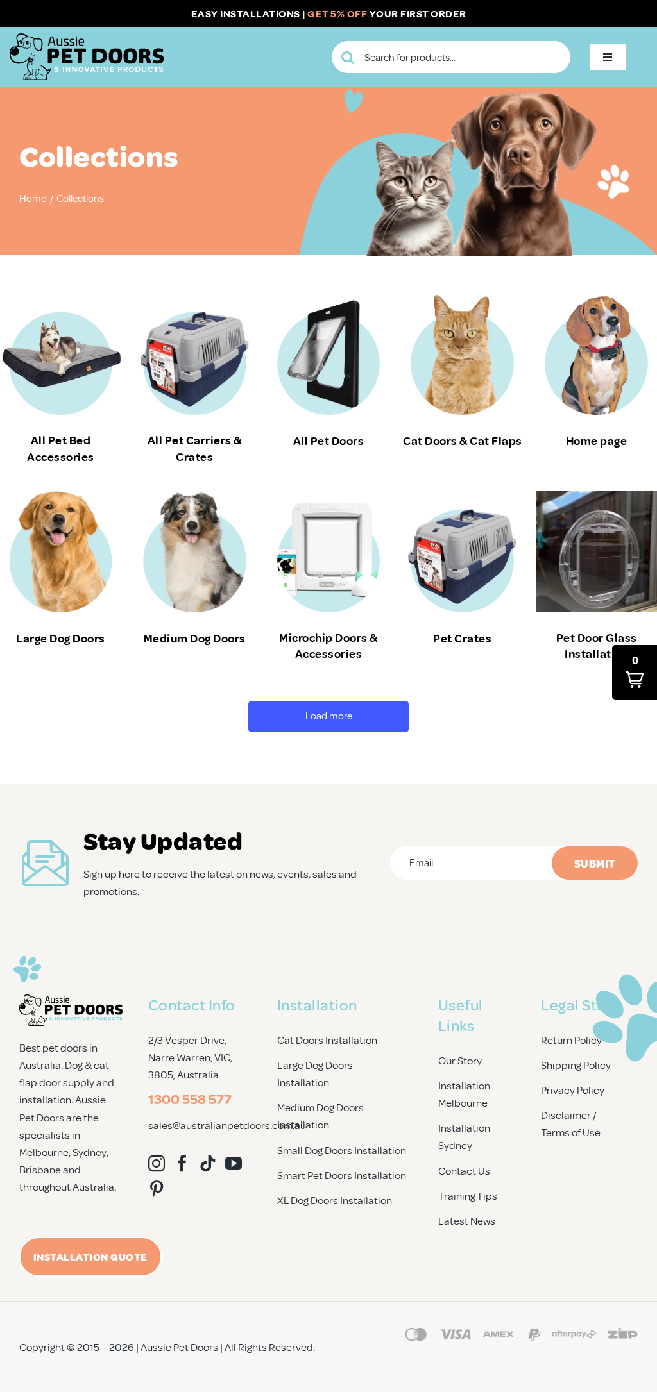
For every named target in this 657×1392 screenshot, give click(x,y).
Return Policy (571, 1039)
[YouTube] (233, 1163)
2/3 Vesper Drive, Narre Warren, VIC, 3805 (190, 1057)
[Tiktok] (208, 1163)
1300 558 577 (190, 1098)
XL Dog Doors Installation (334, 1200)
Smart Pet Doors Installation (341, 1175)
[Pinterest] (156, 1188)
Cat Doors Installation (327, 1039)
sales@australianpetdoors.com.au (227, 1125)
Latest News (466, 1220)
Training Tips (467, 1195)
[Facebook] (182, 1163)
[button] (634, 672)
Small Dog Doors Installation (341, 1150)
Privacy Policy (572, 1089)
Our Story (460, 1060)
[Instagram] (156, 1163)
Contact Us (464, 1170)
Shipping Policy (576, 1064)
